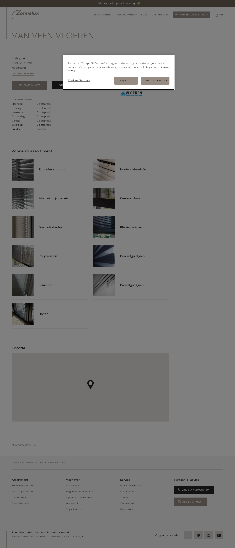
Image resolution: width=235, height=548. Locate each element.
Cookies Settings (79, 80)
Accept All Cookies (155, 80)
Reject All (126, 80)
